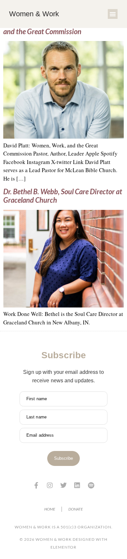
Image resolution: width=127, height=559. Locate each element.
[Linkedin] (77, 485)
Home (49, 509)
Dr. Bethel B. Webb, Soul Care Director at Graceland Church (62, 195)
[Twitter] (63, 485)
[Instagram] (50, 485)
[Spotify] (91, 485)
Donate (75, 509)
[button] (113, 14)
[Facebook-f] (36, 485)
